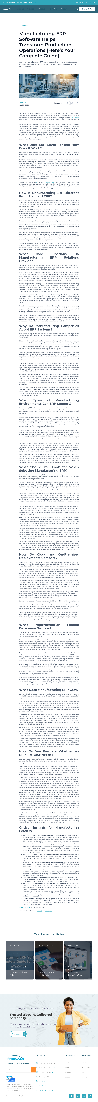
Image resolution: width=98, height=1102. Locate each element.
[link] (7, 9)
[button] (19, 9)
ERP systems (75, 117)
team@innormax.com (28, 2)
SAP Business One (48, 182)
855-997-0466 (43, 1086)
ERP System (29, 1088)
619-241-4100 (43, 1081)
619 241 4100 (10, 2)
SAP (37, 182)
